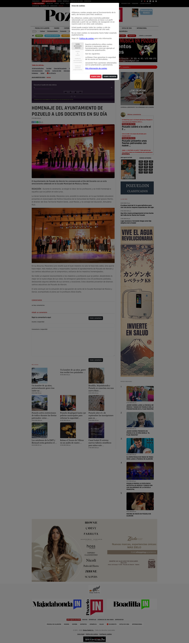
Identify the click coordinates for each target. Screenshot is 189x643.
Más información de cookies (96, 68)
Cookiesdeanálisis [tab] (78, 53)
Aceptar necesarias (110, 76)
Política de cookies (86, 39)
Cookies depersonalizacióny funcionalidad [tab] (77, 60)
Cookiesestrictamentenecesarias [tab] (77, 46)
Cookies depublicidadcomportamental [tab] (77, 67)
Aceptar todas (95, 76)
